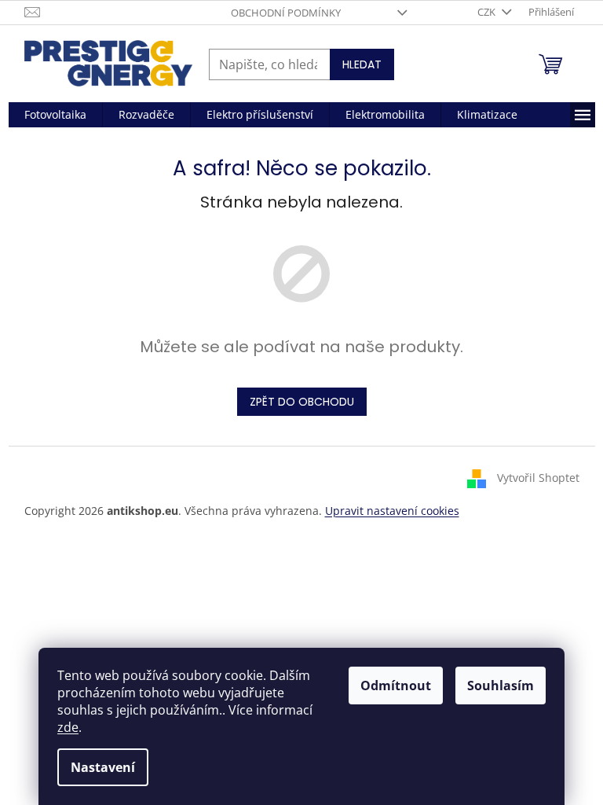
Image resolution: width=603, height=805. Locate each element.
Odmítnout (395, 685)
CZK (487, 12)
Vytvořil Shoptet (538, 476)
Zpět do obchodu (302, 402)
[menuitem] (55, 114)
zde (68, 727)
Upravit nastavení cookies (392, 510)
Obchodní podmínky (286, 13)
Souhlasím (500, 685)
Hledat (362, 64)
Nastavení (103, 767)
